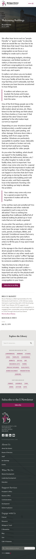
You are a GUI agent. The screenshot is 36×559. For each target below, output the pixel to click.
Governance (25, 357)
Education (4, 482)
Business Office (6, 495)
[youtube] (13, 435)
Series (11, 387)
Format (10, 383)
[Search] (31, 343)
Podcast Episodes (13, 367)
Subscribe (18, 405)
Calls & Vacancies (7, 541)
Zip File (19, 360)
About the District (7, 448)
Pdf (25, 360)
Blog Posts (25, 367)
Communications (6, 499)
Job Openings (5, 460)
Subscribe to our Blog (11, 285)
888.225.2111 (5, 431)
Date (3, 321)
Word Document (12, 370)
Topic (26, 383)
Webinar (20, 353)
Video (8, 357)
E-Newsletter (5, 529)
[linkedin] (10, 435)
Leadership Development (9, 478)
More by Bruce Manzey (8, 314)
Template (15, 357)
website (12, 360)
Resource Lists (14, 364)
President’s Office (7, 491)
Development (6, 503)
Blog (3, 533)
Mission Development (8, 474)
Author (18, 387)
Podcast (4, 517)
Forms (24, 364)
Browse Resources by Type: (18, 350)
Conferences (10, 353)
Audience (19, 383)
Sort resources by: (18, 380)
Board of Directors (7, 452)
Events (4, 464)
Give (3, 537)
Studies (27, 353)
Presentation (25, 370)
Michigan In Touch (7, 525)
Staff (3, 456)
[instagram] (6, 435)
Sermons (18, 374)
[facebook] (3, 435)
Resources (5, 521)
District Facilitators (7, 508)
